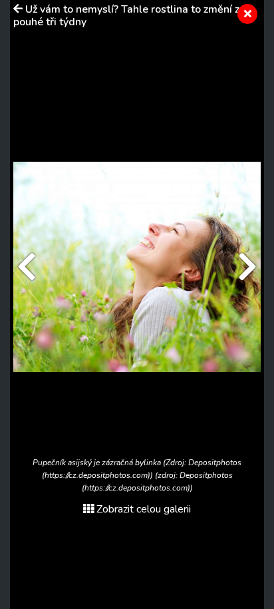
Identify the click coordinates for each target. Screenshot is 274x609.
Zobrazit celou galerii (143, 509)
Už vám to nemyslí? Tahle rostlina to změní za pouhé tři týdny (129, 15)
